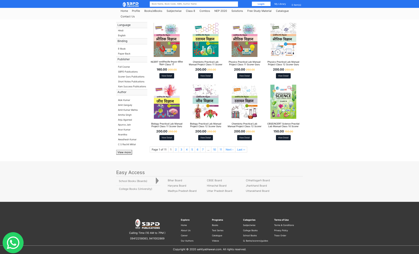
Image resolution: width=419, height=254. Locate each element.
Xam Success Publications (132, 86)
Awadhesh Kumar (127, 139)
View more (124, 152)
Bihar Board (175, 180)
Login (261, 3)
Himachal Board (217, 185)
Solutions (237, 10)
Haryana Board (177, 185)
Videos (215, 240)
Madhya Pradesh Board (182, 190)
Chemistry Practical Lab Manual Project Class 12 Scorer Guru (244, 126)
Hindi (120, 30)
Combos (205, 10)
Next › (229, 149)
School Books (250, 235)
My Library (280, 3)
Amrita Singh (125, 114)
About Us (186, 230)
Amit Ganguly (125, 105)
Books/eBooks (153, 10)
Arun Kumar (124, 129)
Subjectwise (174, 10)
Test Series (217, 230)
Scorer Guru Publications (131, 76)
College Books (250, 230)
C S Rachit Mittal (127, 144)
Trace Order (280, 235)
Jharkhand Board (256, 185)
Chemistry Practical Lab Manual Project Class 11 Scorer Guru (205, 64)
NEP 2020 (220, 10)
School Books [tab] (133, 181)
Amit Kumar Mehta (128, 109)
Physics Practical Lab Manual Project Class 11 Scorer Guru (244, 63)
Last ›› (241, 149)
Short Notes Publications (131, 81)
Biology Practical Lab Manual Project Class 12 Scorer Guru (205, 125)
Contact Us (128, 16)
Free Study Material (259, 10)
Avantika (122, 134)
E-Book (122, 48)
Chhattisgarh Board (258, 180)
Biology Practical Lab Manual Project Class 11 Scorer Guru (166, 125)
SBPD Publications (128, 71)
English (122, 35)
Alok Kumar (124, 100)
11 (221, 149)
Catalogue (282, 10)
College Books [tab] (135, 188)
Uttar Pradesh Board (219, 190)
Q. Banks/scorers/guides (255, 240)
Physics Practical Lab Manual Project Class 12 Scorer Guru (283, 63)
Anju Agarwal (125, 119)
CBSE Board (214, 180)
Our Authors (187, 240)
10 (214, 149)
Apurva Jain (124, 124)
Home (124, 10)
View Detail (167, 75)
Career (184, 235)
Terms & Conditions (284, 225)
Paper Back (124, 53)
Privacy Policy (281, 230)
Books (215, 225)
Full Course (124, 66)
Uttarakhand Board (257, 190)
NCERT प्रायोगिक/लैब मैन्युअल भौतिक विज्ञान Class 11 (167, 63)
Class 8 (190, 10)
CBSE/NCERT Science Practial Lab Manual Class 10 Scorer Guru (283, 126)
